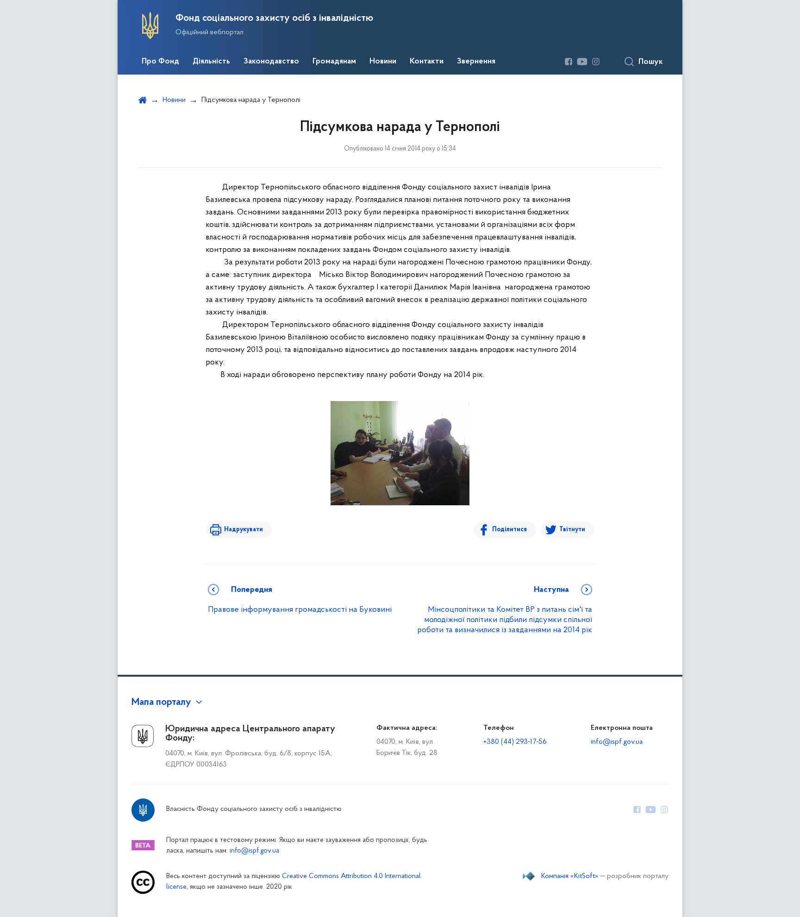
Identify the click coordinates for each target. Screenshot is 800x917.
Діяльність (211, 61)
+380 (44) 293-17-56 (515, 742)
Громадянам (334, 61)
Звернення (476, 61)
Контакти (427, 61)
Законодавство (271, 61)
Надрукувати (243, 529)
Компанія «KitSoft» (570, 876)
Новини (382, 61)
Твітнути (572, 529)
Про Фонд (160, 61)
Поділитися (509, 529)
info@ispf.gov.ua (617, 742)
